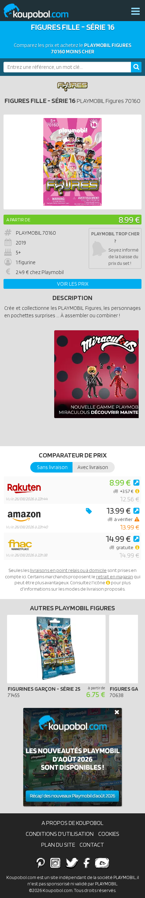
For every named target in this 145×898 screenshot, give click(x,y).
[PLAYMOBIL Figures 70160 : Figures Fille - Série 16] (72, 162)
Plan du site (58, 844)
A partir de (18, 219)
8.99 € (129, 219)
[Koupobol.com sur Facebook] (86, 862)
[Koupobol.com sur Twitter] (72, 862)
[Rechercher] (136, 67)
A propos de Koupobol (72, 822)
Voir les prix (72, 284)
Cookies (108, 833)
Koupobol (40, 11)
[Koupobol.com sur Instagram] (55, 862)
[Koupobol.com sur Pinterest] (40, 862)
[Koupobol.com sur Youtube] (102, 862)
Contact (92, 844)
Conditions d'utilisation (60, 833)
